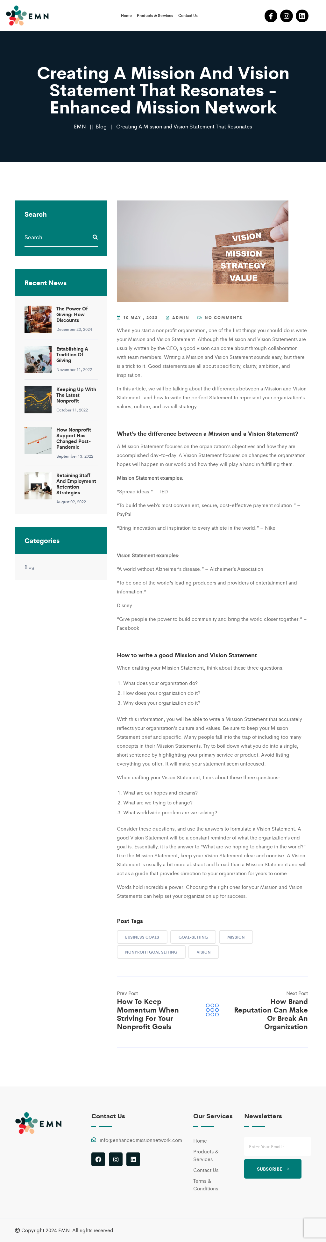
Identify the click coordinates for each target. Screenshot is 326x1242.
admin (181, 317)
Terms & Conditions (205, 1184)
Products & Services (155, 15)
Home (126, 15)
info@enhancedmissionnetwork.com (141, 1140)
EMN (80, 126)
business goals (142, 937)
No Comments (223, 317)
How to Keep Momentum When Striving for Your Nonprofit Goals (148, 1013)
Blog (101, 126)
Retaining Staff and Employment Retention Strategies (76, 483)
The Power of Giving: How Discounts (72, 314)
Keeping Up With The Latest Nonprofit (76, 394)
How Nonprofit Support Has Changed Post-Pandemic (73, 438)
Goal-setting (193, 937)
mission (236, 937)
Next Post (297, 993)
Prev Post (127, 993)
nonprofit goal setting (151, 952)
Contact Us (188, 15)
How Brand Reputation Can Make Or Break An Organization (271, 1013)
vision (204, 952)
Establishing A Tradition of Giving (72, 354)
